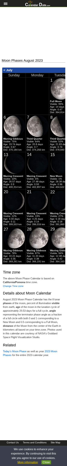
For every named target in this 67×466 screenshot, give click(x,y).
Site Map (55, 442)
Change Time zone (13, 286)
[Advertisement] (33, 33)
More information (28, 462)
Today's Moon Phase (14, 351)
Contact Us (13, 442)
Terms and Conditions (35, 442)
